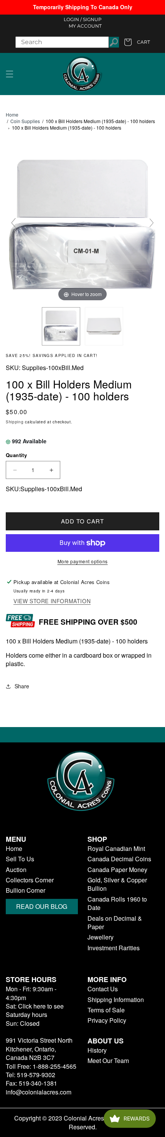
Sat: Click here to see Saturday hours (35, 1010)
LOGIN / (73, 19)
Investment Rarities (113, 948)
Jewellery (100, 937)
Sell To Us (20, 859)
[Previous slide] (13, 222)
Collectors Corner (30, 880)
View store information (52, 601)
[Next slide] (151, 222)
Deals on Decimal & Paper (114, 922)
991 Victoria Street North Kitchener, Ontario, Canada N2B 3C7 (39, 1049)
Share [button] (22, 686)
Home (12, 115)
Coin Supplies (25, 121)
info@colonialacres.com (38, 1092)
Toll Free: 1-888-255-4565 (41, 1066)
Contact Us (102, 989)
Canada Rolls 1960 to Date (117, 903)
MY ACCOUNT (85, 26)
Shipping (15, 422)
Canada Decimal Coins (119, 859)
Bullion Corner (25, 890)
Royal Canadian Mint (116, 848)
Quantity (16, 455)
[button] (9, 74)
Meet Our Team (108, 1060)
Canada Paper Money (117, 870)
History (97, 1050)
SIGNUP (92, 19)
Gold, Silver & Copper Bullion (117, 884)
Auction (16, 870)
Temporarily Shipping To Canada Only (82, 7)
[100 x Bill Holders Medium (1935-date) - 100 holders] (61, 326)
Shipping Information (115, 999)
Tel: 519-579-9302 (30, 1074)
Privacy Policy (106, 1020)
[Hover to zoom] (82, 226)
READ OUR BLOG (41, 906)
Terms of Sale (106, 1010)
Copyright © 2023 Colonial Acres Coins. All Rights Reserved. (82, 1122)
